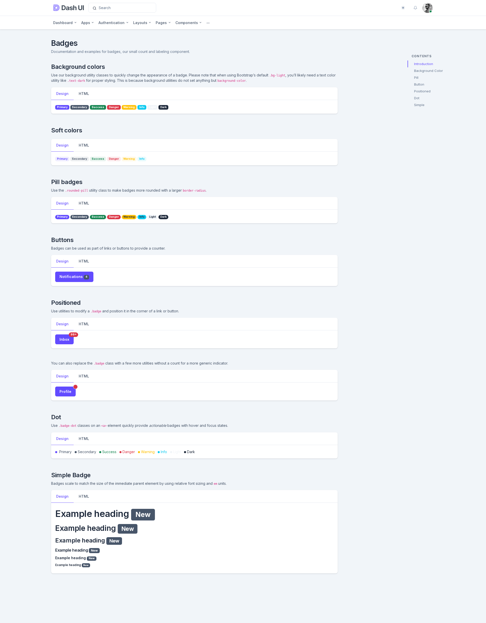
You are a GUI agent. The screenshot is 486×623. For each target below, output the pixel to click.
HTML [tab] (84, 93)
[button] (415, 8)
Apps (85, 23)
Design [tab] (62, 93)
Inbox (66, 337)
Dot (416, 98)
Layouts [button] (140, 23)
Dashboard (63, 23)
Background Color (428, 71)
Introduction (423, 64)
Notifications (73, 276)
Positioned (422, 91)
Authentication (111, 23)
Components (186, 23)
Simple (419, 105)
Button (419, 84)
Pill (416, 77)
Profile (67, 390)
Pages (161, 23)
